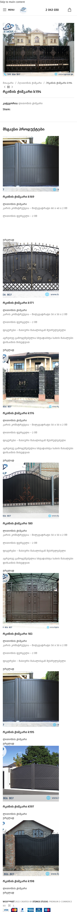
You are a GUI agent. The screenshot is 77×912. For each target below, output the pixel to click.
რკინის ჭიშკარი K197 (18, 806)
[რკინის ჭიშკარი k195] (31, 699)
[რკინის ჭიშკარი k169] (31, 163)
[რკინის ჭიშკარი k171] (31, 269)
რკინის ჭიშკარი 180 (18, 523)
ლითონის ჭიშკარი (30, 83)
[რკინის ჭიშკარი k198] (31, 848)
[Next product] (12, 87)
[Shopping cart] (71, 9)
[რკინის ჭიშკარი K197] (31, 773)
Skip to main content (12, 2)
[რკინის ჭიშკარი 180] (31, 490)
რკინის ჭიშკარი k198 (18, 881)
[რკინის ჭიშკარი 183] (31, 600)
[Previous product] (5, 87)
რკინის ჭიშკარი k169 (18, 196)
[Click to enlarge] (9, 905)
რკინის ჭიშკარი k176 (18, 413)
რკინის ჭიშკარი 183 (17, 634)
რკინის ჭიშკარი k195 (18, 732)
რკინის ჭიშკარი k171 (18, 303)
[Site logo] (23, 9)
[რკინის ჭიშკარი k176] (31, 380)
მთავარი (8, 83)
